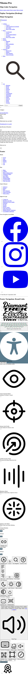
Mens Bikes (6, 177)
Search (20, 105)
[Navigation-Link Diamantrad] (15, 307)
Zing (4, 159)
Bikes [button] (4, 30)
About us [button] (5, 49)
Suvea (4, 157)
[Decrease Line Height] (1, 554)
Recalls (7, 48)
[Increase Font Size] (1, 531)
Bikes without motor (8, 173)
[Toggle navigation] (0, 107)
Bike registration (10, 44)
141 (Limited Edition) (11, 34)
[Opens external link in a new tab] (15, 241)
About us (5, 186)
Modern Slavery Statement (9, 210)
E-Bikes (5, 171)
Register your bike (7, 200)
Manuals (8, 41)
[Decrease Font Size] (1, 536)
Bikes (4, 170)
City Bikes (5, 175)
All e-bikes (8, 28)
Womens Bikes (6, 178)
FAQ (7, 42)
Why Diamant (9, 53)
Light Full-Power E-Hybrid (12, 26)
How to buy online (10, 29)
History (7, 52)
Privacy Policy (6, 207)
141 (4, 163)
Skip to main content (5, 10)
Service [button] (4, 40)
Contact (8, 45)
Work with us (6, 193)
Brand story (8, 50)
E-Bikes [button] (5, 24)
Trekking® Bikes (7, 174)
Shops (4, 38)
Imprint (4, 206)
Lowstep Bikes (6, 179)
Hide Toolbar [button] (3, 362)
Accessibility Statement (8, 211)
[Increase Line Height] (1, 549)
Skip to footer (20, 10)
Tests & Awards (9, 54)
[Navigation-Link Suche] (15, 82)
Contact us (5, 199)
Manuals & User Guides (8, 202)
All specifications (4, 112)
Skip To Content (4, 660)
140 (4, 164)
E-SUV (8, 25)
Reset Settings (4, 662)
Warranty (8, 46)
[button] (4, 84)
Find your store (6, 181)
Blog (4, 56)
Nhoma (4, 161)
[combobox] (14, 326)
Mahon (4, 160)
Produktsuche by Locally (6, 124)
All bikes (8, 36)
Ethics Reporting (7, 208)
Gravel (7, 33)
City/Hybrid (9, 32)
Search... (2, 105)
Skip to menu (13, 10)
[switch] (0, 396)
